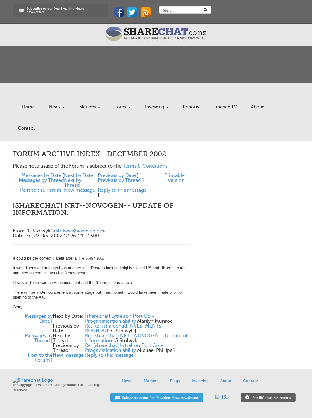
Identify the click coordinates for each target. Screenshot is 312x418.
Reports (191, 106)
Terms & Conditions (145, 166)
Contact (26, 128)
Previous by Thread (119, 180)
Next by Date (78, 175)
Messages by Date (41, 175)
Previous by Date (117, 175)
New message (79, 190)
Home (28, 106)
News (55, 106)
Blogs (175, 380)
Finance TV (225, 106)
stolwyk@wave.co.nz (79, 231)
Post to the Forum (40, 190)
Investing (155, 106)
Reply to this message (122, 190)
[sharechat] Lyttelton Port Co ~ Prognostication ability (120, 319)
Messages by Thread (41, 180)
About (257, 106)
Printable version (174, 178)
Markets (88, 106)
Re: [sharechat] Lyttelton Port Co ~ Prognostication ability (124, 348)
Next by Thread (72, 183)
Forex (121, 106)
